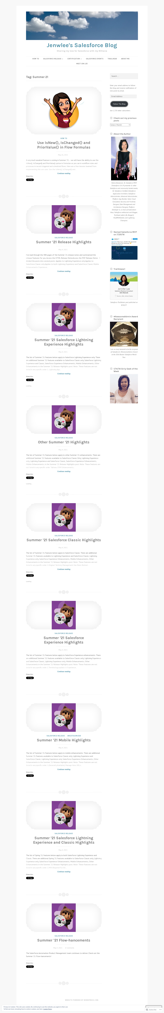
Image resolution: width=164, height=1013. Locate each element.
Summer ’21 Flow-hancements (63, 940)
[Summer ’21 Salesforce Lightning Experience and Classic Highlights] (64, 815)
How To (35, 59)
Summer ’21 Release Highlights (63, 242)
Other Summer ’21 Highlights (63, 442)
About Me (125, 59)
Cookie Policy (47, 1009)
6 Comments (69, 948)
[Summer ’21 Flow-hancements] (64, 917)
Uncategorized (74, 736)
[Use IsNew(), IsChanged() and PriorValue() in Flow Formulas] (64, 110)
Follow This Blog (119, 104)
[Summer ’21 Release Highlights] (64, 219)
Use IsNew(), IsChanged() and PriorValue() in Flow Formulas (63, 144)
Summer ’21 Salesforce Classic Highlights (64, 540)
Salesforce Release (52, 59)
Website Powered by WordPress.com (81, 1000)
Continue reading (48, 173)
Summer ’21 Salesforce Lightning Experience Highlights (63, 342)
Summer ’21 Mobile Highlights (64, 740)
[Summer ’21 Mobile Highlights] (64, 717)
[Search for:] (124, 76)
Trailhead (112, 59)
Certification (73, 59)
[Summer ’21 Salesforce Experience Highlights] (64, 615)
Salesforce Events (94, 59)
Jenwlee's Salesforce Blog (82, 45)
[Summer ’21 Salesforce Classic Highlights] (64, 517)
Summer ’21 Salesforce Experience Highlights (64, 640)
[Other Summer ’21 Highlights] (64, 419)
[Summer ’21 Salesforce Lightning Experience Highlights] (64, 317)
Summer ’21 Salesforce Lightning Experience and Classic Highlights (63, 840)
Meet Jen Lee (82, 64)
